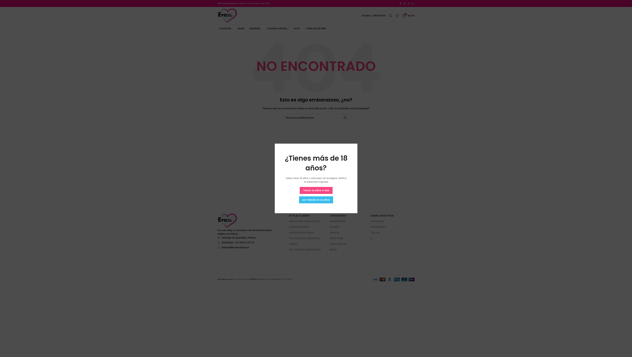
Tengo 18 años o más (316, 190)
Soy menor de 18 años (316, 199)
